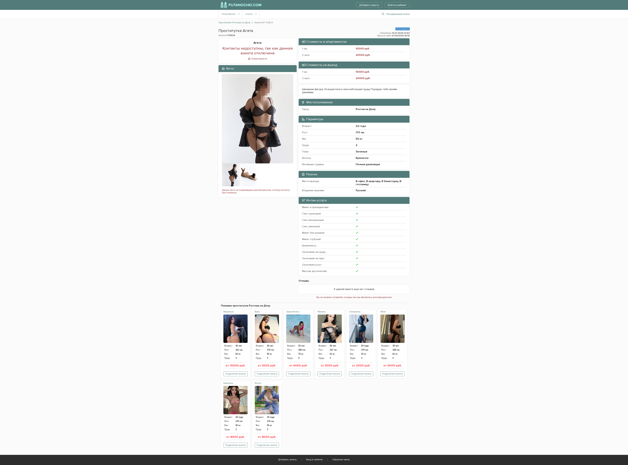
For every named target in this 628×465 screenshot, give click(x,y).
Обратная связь (341, 459)
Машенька (228, 311)
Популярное (228, 14)
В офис (360, 181)
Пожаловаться (259, 58)
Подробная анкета (235, 373)
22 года (361, 126)
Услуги (249, 14)
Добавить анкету (369, 5)
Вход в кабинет (314, 459)
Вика (257, 311)
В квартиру (373, 181)
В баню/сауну (390, 181)
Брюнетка (362, 158)
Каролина (228, 383)
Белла (258, 383)
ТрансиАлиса (292, 311)
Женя (383, 311)
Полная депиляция (368, 164)
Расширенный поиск (398, 14)
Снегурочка (354, 311)
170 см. (360, 132)
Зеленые (361, 151)
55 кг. (359, 138)
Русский (361, 190)
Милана (321, 311)
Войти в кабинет (397, 5)
